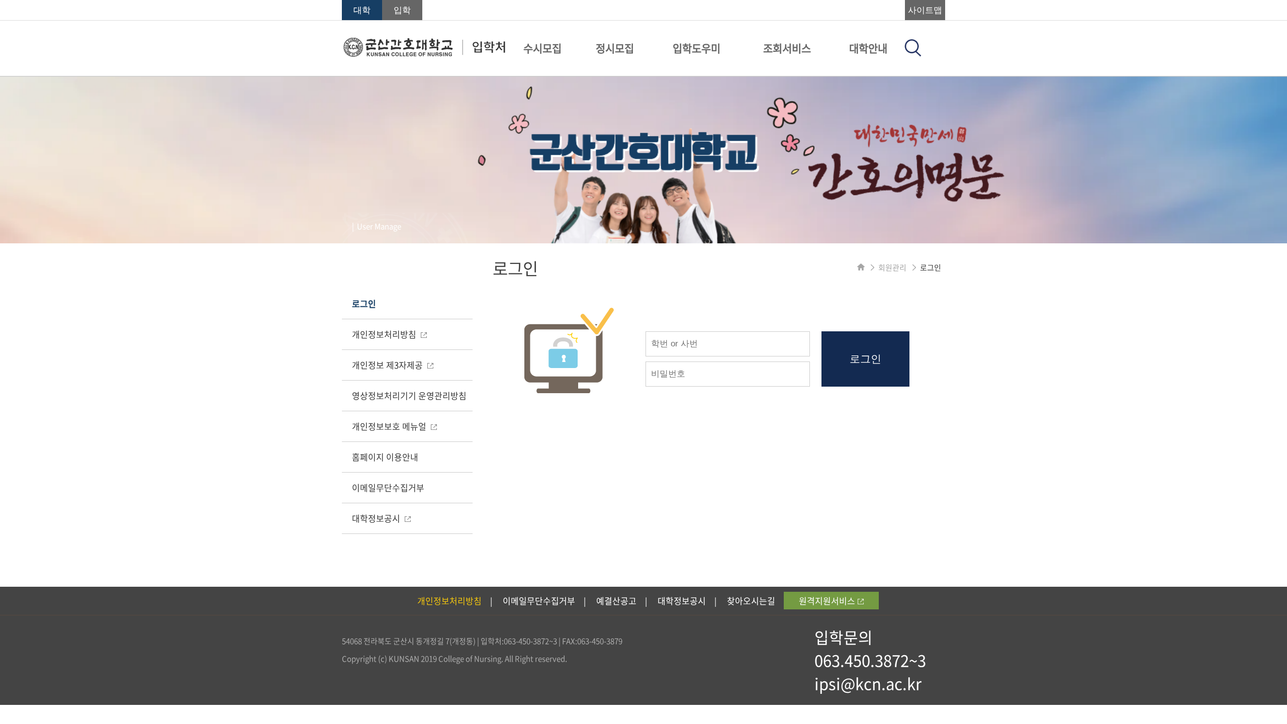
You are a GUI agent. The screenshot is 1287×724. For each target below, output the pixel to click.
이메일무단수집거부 (388, 487)
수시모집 (542, 48)
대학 (362, 10)
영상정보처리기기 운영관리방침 (409, 395)
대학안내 (868, 48)
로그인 (364, 303)
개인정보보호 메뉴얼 (390, 426)
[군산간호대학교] (424, 54)
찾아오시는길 (751, 600)
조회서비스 (787, 48)
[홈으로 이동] (861, 267)
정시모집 (615, 48)
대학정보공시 (377, 518)
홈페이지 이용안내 (385, 456)
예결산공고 (616, 600)
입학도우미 (696, 48)
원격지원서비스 (827, 600)
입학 (402, 10)
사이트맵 (925, 10)
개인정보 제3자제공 (388, 364)
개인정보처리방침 (385, 334)
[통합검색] (913, 53)
